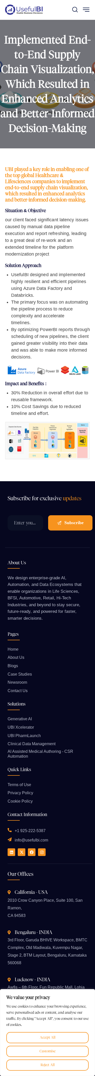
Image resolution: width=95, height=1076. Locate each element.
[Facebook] (31, 852)
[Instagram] (42, 852)
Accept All (47, 1037)
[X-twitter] (21, 852)
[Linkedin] (11, 852)
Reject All (48, 1065)
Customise (47, 1051)
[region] (47, 1032)
